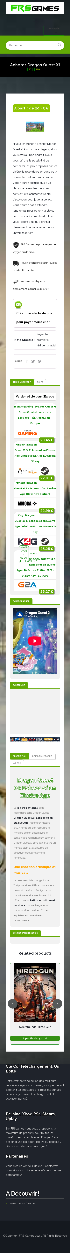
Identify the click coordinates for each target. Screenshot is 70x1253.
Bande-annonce (21, 601)
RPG (38, 69)
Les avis (17, 763)
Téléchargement (22, 382)
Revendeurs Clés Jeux (24, 1203)
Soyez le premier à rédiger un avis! (46, 340)
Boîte (40, 382)
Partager (27, 361)
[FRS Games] (35, 8)
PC (30, 69)
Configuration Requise (25, 933)
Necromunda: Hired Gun (35, 1027)
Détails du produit (42, 756)
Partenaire (19, 685)
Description (19, 756)
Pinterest (39, 361)
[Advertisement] (35, 711)
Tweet (33, 361)
